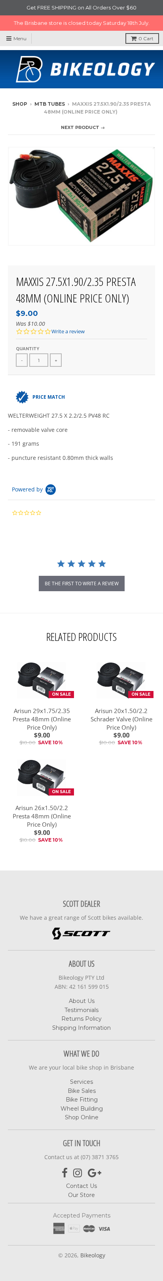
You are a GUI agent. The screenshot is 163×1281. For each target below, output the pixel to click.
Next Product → (83, 127)
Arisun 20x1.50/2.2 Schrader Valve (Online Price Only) (121, 719)
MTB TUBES (49, 104)
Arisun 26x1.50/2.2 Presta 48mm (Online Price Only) (42, 816)
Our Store (81, 1195)
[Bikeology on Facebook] (65, 1173)
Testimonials (81, 1010)
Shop (19, 104)
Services (81, 1081)
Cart (146, 38)
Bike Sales (82, 1090)
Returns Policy (81, 1018)
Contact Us (81, 1186)
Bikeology (92, 1255)
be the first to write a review (82, 583)
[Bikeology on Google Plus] (94, 1173)
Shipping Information (81, 1027)
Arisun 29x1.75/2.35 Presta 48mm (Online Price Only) (42, 719)
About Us (82, 1001)
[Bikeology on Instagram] (77, 1173)
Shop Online (82, 1117)
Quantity (27, 348)
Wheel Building (82, 1108)
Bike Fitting (82, 1099)
